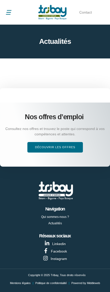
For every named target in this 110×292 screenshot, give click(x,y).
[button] (8, 12)
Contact (85, 12)
